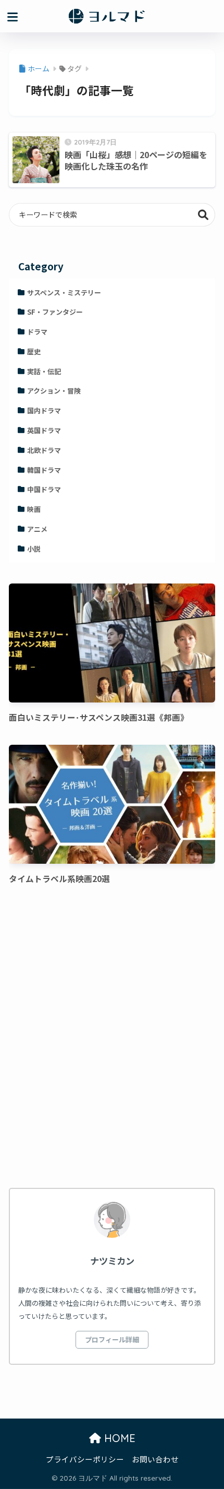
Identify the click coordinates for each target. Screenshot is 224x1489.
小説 (34, 549)
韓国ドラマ (44, 470)
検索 (203, 215)
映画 (34, 509)
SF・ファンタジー (55, 312)
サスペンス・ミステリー (64, 292)
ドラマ (37, 332)
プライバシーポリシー (85, 1459)
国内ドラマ (44, 410)
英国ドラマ (44, 430)
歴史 (34, 351)
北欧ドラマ (44, 450)
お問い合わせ (155, 1459)
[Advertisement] (112, 1039)
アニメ (37, 529)
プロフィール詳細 (112, 1339)
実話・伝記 (44, 371)
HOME (118, 1438)
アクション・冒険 (54, 391)
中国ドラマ (44, 489)
